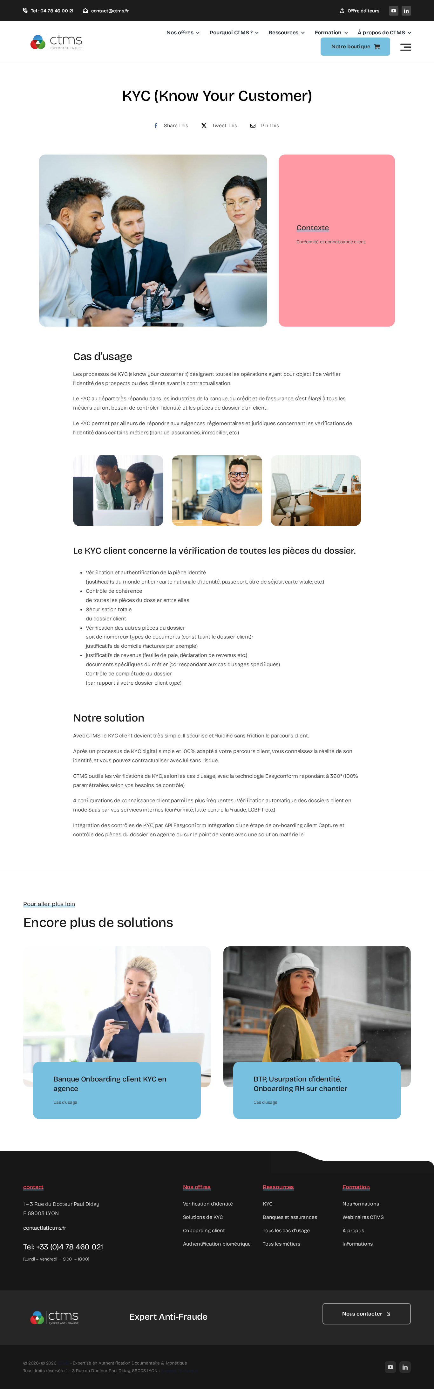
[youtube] (393, 11)
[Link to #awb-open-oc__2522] (405, 47)
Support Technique (179, 1370)
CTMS (63, 1363)
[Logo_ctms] (57, 29)
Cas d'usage (65, 1102)
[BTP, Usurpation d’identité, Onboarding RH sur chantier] (317, 950)
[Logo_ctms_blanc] (55, 1306)
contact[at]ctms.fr (44, 1228)
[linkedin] (406, 11)
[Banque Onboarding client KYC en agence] (117, 950)
